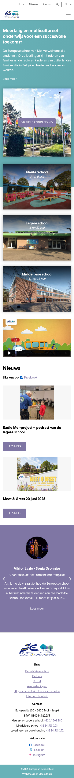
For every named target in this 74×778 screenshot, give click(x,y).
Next (70, 579)
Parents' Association (37, 671)
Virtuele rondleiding (37, 122)
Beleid (37, 681)
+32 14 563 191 (55, 730)
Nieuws (33, 4)
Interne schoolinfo (37, 696)
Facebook (30, 377)
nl (67, 4)
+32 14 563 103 (49, 725)
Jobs (21, 4)
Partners (37, 676)
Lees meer (10, 78)
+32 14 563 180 (53, 720)
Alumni (47, 4)
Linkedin (39, 749)
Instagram (39, 754)
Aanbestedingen (37, 686)
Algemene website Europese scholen (37, 691)
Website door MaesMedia (37, 773)
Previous (4, 579)
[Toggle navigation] (68, 14)
